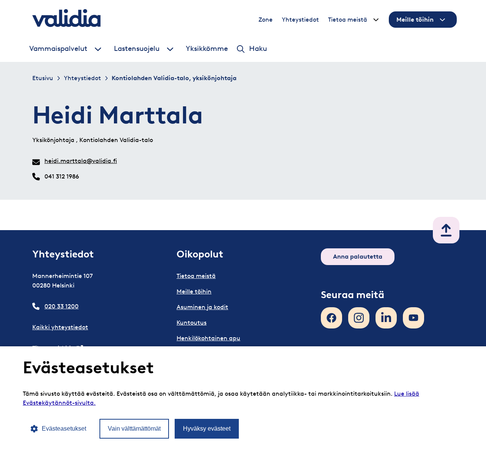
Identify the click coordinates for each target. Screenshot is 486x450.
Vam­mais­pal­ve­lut (58, 48)
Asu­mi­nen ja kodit (202, 307)
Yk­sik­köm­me (207, 48)
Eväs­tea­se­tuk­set (64, 428)
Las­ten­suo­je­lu (136, 48)
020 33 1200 (61, 306)
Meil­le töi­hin (415, 19)
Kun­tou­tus (192, 322)
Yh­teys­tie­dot (300, 19)
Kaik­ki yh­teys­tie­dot (60, 327)
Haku (258, 48)
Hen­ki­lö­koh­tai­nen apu (208, 338)
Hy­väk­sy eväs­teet (206, 428)
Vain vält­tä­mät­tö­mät (134, 428)
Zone (266, 19)
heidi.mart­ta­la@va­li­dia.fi (80, 160)
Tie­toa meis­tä (347, 19)
